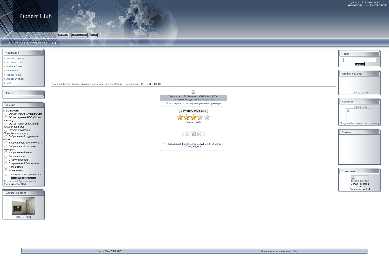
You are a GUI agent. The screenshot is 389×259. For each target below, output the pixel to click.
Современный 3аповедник (24, 163)
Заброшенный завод (20, 152)
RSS (384, 2)
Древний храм (17, 156)
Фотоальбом (70, 84)
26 (216, 143)
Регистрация (79, 34)
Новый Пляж (16, 167)
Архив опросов (27, 181)
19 (191, 143)
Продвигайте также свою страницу (360, 123)
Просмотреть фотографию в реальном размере (193, 103)
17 (184, 143)
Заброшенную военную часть (26, 142)
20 (195, 143)
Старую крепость (19, 159)
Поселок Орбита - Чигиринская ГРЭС (125, 84)
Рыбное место (17, 170)
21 (198, 143)
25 (213, 143)
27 (220, 143)
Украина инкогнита (90, 84)
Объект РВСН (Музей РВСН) (25, 113)
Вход (93, 34)
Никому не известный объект (25, 174)
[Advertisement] (305, 19)
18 (188, 143)
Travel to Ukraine (359, 92)
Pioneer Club (360, 107)
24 (209, 143)
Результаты (10, 181)
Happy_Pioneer (207, 99)
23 (206, 143)
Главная (63, 34)
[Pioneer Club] (359, 109)
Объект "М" (23, 217)
